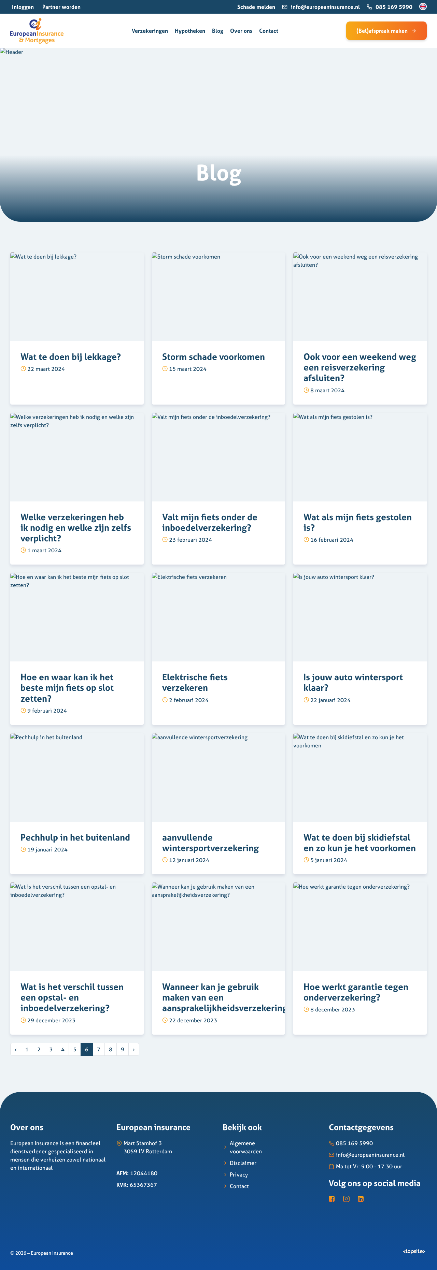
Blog (217, 30)
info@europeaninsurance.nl (325, 7)
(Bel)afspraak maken (382, 30)
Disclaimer (243, 1163)
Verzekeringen (150, 30)
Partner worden (61, 7)
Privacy (239, 1174)
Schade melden (256, 7)
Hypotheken (190, 30)
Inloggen (23, 7)
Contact (268, 30)
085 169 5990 (394, 7)
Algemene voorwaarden (246, 1147)
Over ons (241, 30)
